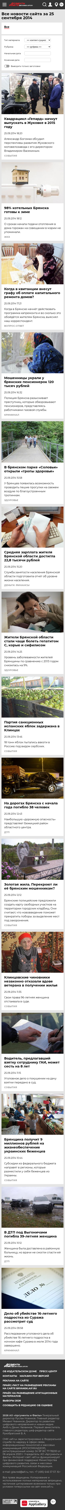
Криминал (11, 415)
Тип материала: (12, 40)
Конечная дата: (12, 60)
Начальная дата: (12, 53)
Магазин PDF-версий (34, 1375)
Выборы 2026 (12, 1400)
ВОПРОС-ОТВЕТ (14, 326)
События (10, 156)
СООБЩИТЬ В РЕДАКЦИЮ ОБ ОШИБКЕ (27, 1405)
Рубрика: (9, 47)
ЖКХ (7, 237)
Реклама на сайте (16, 1380)
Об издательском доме (20, 1371)
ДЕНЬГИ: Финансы (17, 585)
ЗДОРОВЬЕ (11, 500)
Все (6, 26)
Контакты (10, 1375)
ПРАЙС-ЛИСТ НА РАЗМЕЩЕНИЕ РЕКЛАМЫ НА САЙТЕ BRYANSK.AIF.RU (29, 1387)
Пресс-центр (48, 1371)
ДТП (7, 832)
